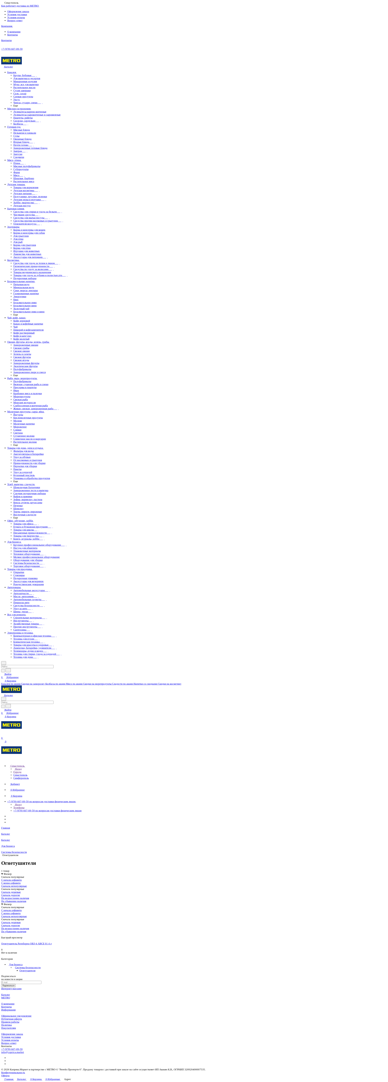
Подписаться (8, 985)
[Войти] (2, 734)
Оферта (5, 1075)
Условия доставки (17, 14)
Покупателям (8, 1028)
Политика (6, 1025)
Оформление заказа (18, 11)
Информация (8, 1009)
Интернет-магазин (11, 988)
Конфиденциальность (13, 1072)
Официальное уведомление (16, 1015)
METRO (5, 997)
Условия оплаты (16, 17)
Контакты (12, 34)
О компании (13, 31)
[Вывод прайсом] (6, 934)
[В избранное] (2, 955)
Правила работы (10, 1022)
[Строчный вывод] (4, 934)
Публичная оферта (11, 1018)
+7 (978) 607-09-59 (12, 49)
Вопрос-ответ (14, 20)
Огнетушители (27, 970)
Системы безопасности (28, 967)
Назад (18, 769)
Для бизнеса (16, 964)
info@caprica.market (12, 1052)
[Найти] (8, 670)
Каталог (5, 994)
